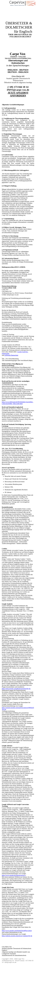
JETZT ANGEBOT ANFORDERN (18, 94)
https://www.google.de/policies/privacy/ (14, 875)
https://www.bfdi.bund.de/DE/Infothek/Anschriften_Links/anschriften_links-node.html (18, 402)
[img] (22, 3)
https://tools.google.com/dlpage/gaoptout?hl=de (16, 688)
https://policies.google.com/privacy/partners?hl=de (17, 936)
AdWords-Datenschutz (11, 355)
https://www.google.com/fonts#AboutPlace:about (17, 930)
